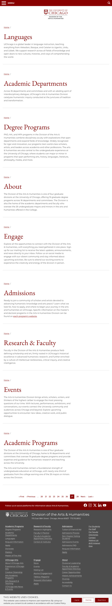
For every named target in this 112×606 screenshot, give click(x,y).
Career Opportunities (71, 572)
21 (46, 497)
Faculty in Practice (41, 533)
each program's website (25, 316)
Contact (92, 538)
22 (50, 497)
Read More (102, 600)
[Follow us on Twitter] (95, 505)
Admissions (67, 526)
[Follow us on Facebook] (85, 505)
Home (6, 27)
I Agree (76, 600)
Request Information (14, 542)
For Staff (92, 529)
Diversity (66, 579)
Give (91, 546)
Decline (88, 600)
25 (63, 497)
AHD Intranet (94, 543)
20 (42, 497)
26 (67, 497)
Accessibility (67, 582)
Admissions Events (70, 542)
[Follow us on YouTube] (104, 505)
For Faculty (93, 532)
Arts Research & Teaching (12, 582)
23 (54, 497)
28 (77, 497)
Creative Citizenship (13, 572)
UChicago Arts (11, 560)
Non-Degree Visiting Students (71, 537)
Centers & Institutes (42, 542)
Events (37, 567)
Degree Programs (13, 530)
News (36, 563)
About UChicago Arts (14, 563)
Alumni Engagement (43, 573)
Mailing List (38, 570)
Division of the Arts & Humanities (60, 514)
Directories (93, 535)
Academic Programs (14, 526)
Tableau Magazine (41, 577)
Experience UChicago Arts (14, 567)
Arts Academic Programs (11, 576)
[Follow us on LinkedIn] (99, 505)
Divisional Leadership (71, 563)
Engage (37, 560)
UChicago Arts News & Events (14, 588)
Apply (7, 545)
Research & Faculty (42, 526)
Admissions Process (70, 533)
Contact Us (67, 586)
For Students (94, 526)
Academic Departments (11, 534)
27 (72, 497)
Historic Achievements (72, 576)
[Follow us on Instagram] (90, 505)
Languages (10, 539)
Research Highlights (42, 530)
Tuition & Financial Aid (71, 530)
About (65, 560)
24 (58, 497)
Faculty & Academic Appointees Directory (43, 537)
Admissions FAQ (69, 545)
